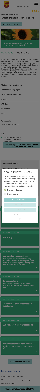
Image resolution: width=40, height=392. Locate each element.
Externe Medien (12, 194)
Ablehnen (20, 205)
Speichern (20, 210)
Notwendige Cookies (14, 190)
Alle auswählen (20, 200)
